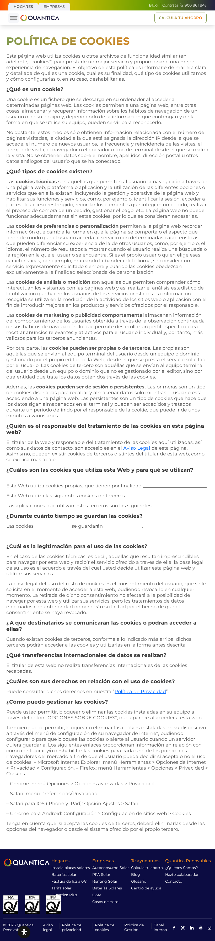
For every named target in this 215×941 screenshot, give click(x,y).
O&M (96, 895)
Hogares (23, 6)
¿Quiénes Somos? (181, 867)
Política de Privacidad (140, 691)
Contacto (173, 881)
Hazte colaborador (182, 874)
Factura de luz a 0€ (69, 881)
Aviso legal (48, 927)
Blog (153, 5)
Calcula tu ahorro (147, 867)
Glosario (138, 881)
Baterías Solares (107, 888)
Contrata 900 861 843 (184, 5)
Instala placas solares (70, 867)
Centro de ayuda (146, 888)
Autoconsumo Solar (110, 867)
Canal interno (160, 927)
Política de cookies (104, 927)
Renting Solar (104, 881)
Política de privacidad (71, 927)
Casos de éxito (105, 901)
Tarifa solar (61, 888)
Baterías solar (64, 874)
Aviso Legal (136, 448)
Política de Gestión (134, 927)
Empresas (54, 6)
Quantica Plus (64, 895)
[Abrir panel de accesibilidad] (24, 932)
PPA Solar (101, 874)
